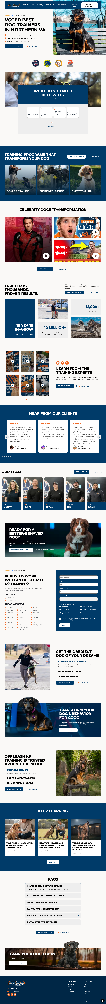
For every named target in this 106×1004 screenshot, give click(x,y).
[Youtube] (62, 363)
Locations (39, 4)
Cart (85, 993)
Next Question (52, 126)
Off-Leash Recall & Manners (67, 613)
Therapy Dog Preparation (89, 609)
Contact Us (45, 6)
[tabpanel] (53, 103)
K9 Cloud (43, 1001)
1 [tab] (51, 122)
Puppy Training (66, 609)
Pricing (54, 4)
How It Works (25, 4)
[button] (46, 256)
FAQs (85, 984)
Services (47, 4)
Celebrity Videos (62, 4)
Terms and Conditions (94, 1001)
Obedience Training (67, 606)
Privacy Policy (84, 1001)
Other (84, 613)
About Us (33, 4)
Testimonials (87, 991)
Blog (85, 986)
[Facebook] (67, 363)
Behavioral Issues (87, 606)
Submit (64, 625)
